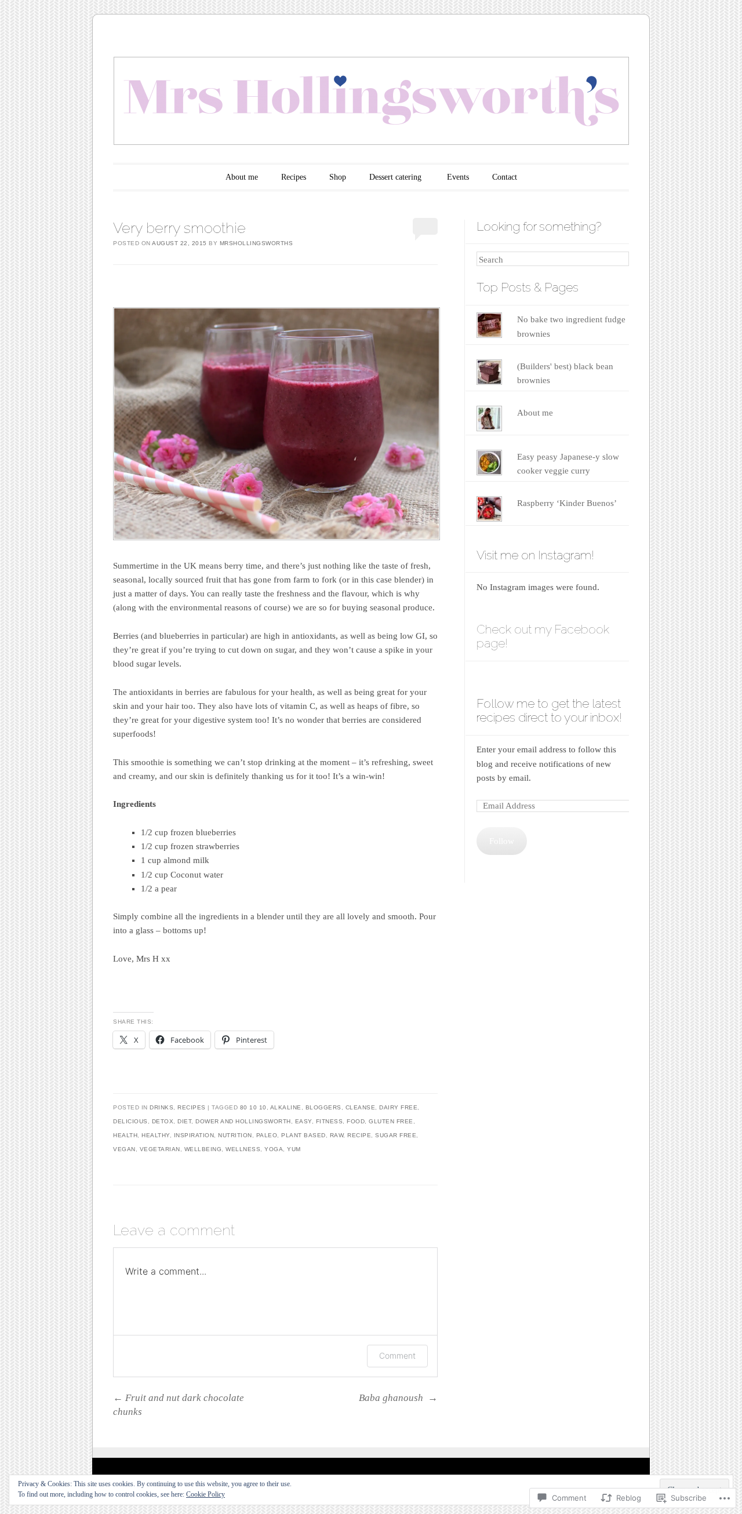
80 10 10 (253, 1107)
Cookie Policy (205, 1494)
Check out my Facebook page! (543, 636)
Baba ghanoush (398, 1397)
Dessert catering (396, 177)
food (356, 1121)
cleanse (360, 1107)
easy (303, 1121)
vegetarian (160, 1149)
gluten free (391, 1121)
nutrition (235, 1135)
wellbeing (203, 1149)
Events (458, 177)
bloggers (323, 1107)
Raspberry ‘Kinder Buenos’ (567, 503)
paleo (267, 1135)
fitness (329, 1121)
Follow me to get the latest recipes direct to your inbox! (549, 710)
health (125, 1135)
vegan (124, 1149)
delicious (130, 1121)
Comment (397, 1355)
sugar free (395, 1135)
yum (294, 1149)
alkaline (285, 1107)
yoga (273, 1149)
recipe (359, 1135)
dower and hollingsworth (243, 1121)
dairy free (398, 1107)
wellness (242, 1149)
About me (241, 177)
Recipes (293, 177)
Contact (504, 177)
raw (337, 1135)
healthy (155, 1135)
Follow (501, 841)
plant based (303, 1135)
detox (163, 1121)
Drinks (161, 1107)
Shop (337, 177)
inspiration (194, 1135)
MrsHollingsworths (256, 243)
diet (184, 1121)
